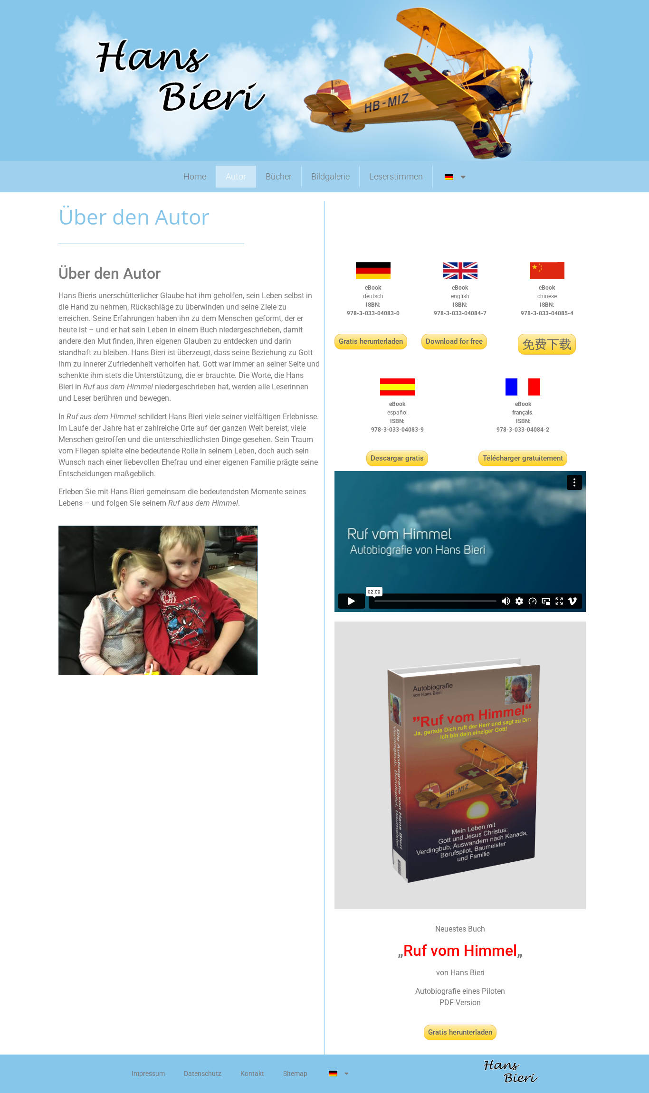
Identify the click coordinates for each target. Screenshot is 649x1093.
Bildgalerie (330, 176)
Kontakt (252, 1073)
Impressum (148, 1073)
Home (194, 176)
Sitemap (295, 1073)
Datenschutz (202, 1073)
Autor (236, 176)
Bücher (279, 176)
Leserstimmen (396, 176)
